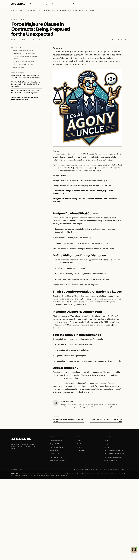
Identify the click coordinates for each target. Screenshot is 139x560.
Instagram (107, 444)
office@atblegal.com (110, 460)
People (54, 4)
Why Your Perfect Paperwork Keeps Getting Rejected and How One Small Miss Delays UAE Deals (25, 84)
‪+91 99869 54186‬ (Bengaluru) (113, 457)
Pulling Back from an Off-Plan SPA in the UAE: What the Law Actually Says (81, 181)
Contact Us (71, 4)
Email (117, 40)
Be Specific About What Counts (23, 50)
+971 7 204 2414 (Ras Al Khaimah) (115, 454)
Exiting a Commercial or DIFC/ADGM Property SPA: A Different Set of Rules (82, 186)
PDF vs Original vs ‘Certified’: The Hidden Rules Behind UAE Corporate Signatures (25, 92)
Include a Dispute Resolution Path (23, 61)
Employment (54, 450)
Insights (46, 4)
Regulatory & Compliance (58, 460)
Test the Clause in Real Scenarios (23, 64)
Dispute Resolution (56, 440)
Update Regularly (18, 67)
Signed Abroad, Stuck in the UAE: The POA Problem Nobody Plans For (25, 98)
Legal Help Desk (34, 11)
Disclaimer (85, 469)
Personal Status (55, 454)
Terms (92, 469)
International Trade (56, 457)
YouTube (106, 447)
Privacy (76, 469)
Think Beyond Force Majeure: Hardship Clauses (25, 57)
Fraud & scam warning (113, 469)
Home (12, 11)
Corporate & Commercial (58, 444)
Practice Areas (35, 4)
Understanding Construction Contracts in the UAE (106, 419)
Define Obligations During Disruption (24, 53)
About (62, 4)
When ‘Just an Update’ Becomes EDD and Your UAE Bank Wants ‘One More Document (25, 76)
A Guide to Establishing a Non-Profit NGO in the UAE (68, 419)
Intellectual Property (56, 447)
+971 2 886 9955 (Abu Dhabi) (113, 450)
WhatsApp (124, 40)
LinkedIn (111, 40)
